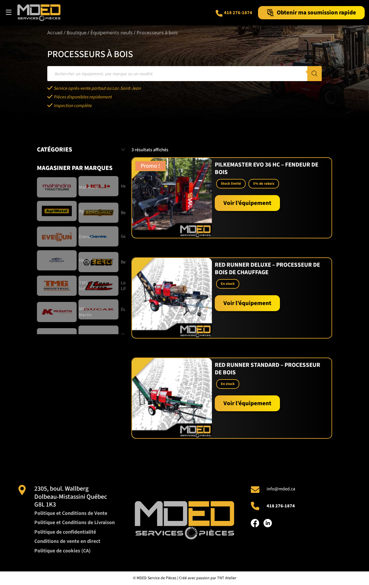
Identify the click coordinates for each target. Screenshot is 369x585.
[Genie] (99, 236)
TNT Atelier (226, 578)
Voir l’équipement (247, 203)
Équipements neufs (112, 32)
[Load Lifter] (99, 286)
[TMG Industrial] (57, 286)
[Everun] (57, 237)
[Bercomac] (99, 213)
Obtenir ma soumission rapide (316, 12)
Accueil (55, 32)
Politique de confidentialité (65, 532)
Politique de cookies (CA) (62, 550)
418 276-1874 (238, 13)
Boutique (76, 32)
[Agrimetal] (57, 211)
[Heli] (99, 186)
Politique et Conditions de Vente (70, 513)
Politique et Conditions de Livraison (74, 522)
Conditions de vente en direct (67, 541)
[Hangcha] (57, 260)
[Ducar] (99, 309)
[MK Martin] (57, 312)
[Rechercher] (314, 73)
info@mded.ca (281, 489)
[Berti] (99, 262)
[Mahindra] (57, 187)
